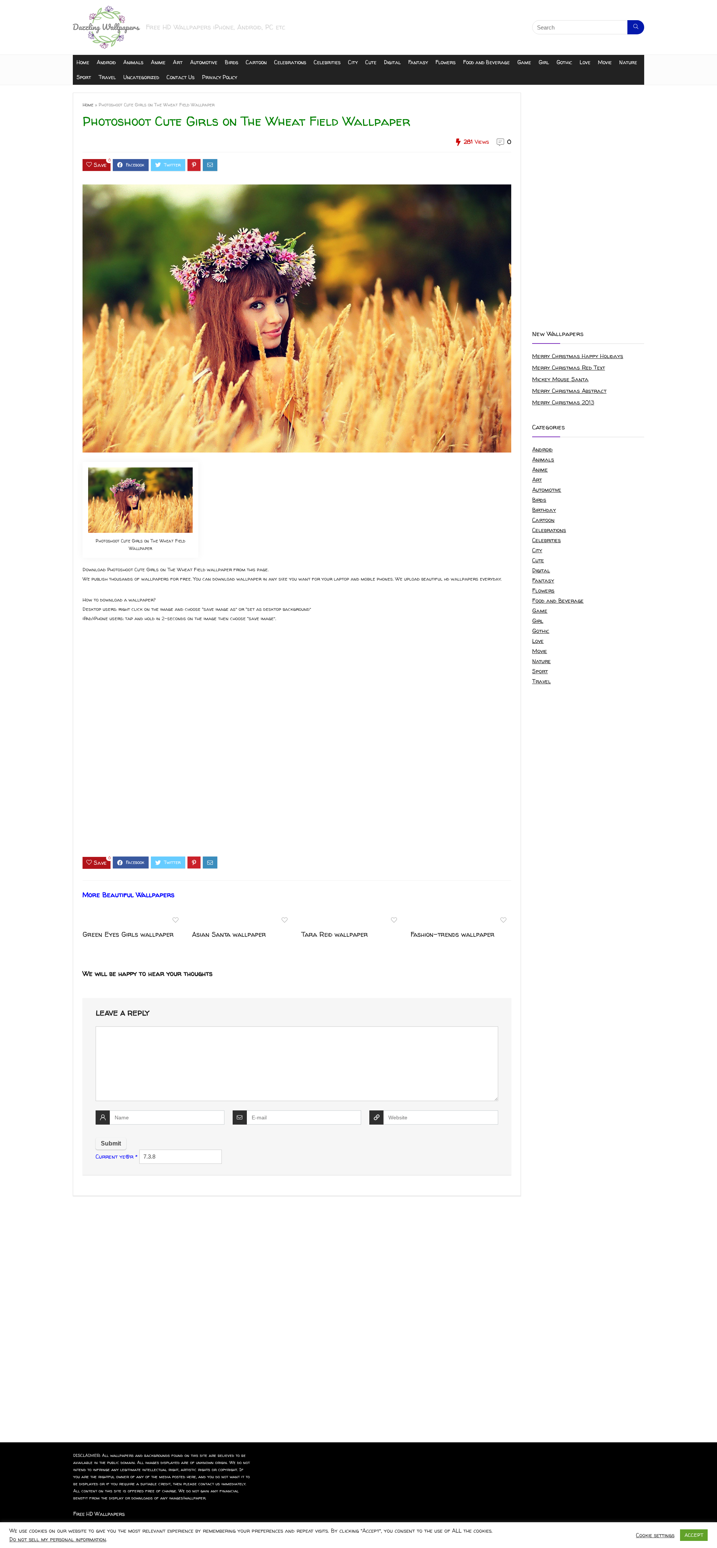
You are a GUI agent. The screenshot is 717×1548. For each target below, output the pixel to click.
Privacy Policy (219, 77)
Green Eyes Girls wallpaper (128, 934)
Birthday (544, 510)
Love (585, 62)
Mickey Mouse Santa (560, 379)
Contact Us (181, 77)
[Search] (635, 27)
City (353, 62)
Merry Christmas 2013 (563, 402)
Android (106, 62)
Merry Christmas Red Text (568, 368)
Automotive (203, 62)
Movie (605, 62)
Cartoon (256, 62)
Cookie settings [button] (655, 1535)
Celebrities (327, 62)
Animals (133, 62)
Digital (392, 62)
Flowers (445, 62)
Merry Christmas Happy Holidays (577, 356)
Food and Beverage (486, 62)
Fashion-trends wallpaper (452, 934)
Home (83, 62)
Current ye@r (116, 1156)
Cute (370, 62)
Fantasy (418, 62)
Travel (107, 77)
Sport (84, 77)
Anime (158, 62)
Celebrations (290, 62)
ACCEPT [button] (694, 1535)
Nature (628, 62)
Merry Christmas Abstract (569, 391)
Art (178, 62)
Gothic (564, 62)
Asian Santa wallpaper (229, 934)
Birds (231, 62)
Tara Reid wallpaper (334, 934)
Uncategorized (141, 77)
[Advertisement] (297, 745)
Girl (543, 62)
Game (524, 62)
